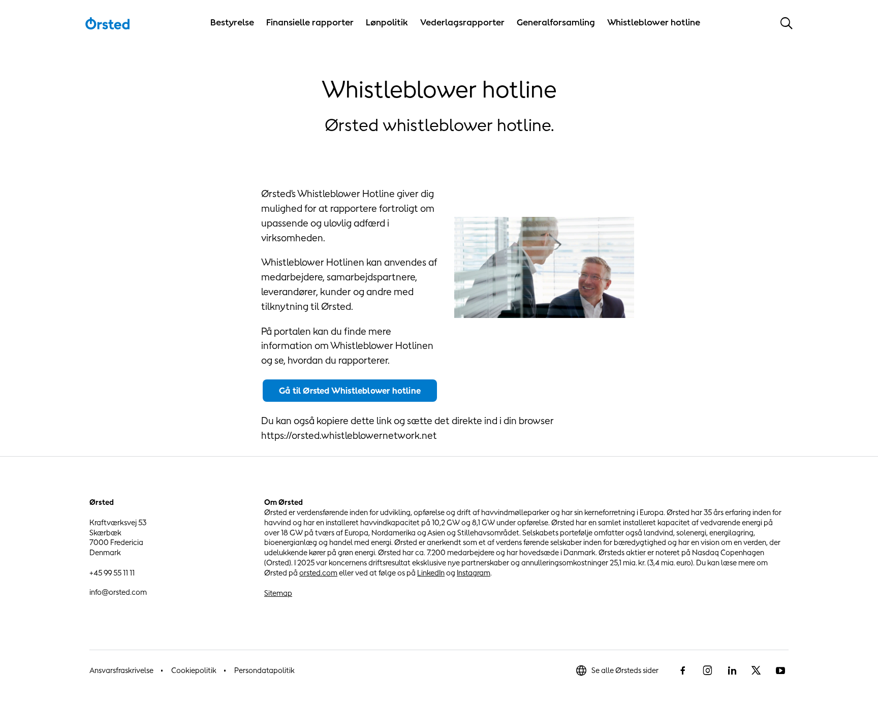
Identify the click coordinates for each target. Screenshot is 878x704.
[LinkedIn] (732, 670)
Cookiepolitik (193, 670)
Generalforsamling (556, 22)
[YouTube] (780, 670)
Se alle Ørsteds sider (624, 670)
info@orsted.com (118, 592)
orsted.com (318, 572)
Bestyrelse (232, 22)
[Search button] (786, 22)
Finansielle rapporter (310, 22)
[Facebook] (683, 670)
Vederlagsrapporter (462, 22)
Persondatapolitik (264, 670)
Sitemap (278, 593)
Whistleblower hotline (653, 22)
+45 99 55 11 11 (112, 572)
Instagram (473, 572)
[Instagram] (707, 670)
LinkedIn (431, 572)
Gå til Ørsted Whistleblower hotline (350, 391)
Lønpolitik (387, 22)
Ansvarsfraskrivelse (121, 670)
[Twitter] (756, 670)
